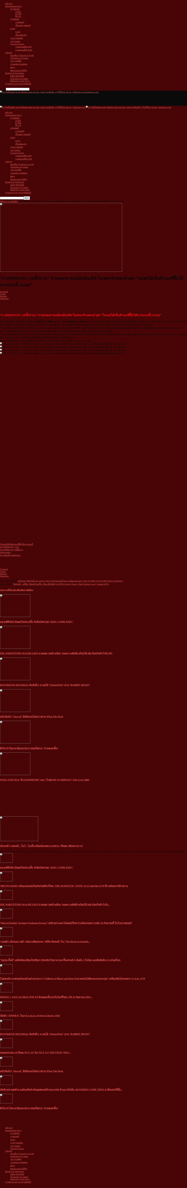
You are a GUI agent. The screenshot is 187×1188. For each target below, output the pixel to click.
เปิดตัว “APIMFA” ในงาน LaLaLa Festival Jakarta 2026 (30, 1015)
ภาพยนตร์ (14, 19)
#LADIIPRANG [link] (7, 550)
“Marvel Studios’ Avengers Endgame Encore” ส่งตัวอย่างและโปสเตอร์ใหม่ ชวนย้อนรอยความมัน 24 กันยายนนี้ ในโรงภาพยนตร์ (66, 923)
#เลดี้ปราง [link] (18, 550)
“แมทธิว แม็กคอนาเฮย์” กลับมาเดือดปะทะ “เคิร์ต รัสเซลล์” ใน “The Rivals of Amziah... (45, 941)
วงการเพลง (15, 41)
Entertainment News (13, 6)
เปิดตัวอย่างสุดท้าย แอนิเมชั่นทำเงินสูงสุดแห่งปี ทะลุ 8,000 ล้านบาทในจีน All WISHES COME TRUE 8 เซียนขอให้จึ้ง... (61, 1089)
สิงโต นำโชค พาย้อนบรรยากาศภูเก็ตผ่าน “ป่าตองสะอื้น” (29, 748)
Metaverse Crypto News (20, 81)
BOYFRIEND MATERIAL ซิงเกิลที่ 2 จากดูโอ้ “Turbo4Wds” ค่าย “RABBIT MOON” (45, 685)
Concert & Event (17, 44)
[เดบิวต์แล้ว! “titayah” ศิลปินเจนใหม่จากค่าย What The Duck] (15, 711)
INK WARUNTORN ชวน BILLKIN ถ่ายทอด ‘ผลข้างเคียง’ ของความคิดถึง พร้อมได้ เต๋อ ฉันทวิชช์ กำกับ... (55, 904)
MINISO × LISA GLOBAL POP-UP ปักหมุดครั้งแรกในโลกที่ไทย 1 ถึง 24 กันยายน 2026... (46, 997)
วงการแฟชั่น (15, 61)
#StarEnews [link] (16, 555)
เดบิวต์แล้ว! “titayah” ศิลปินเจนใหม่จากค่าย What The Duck (31, 716)
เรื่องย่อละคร (21, 35)
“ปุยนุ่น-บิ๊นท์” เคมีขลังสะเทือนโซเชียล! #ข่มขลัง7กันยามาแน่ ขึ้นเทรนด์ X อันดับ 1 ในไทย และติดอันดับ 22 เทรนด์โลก (60, 960)
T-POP (18, 12)
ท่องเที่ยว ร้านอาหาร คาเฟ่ (22, 55)
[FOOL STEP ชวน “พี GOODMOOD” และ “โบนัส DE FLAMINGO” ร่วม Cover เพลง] (15, 774)
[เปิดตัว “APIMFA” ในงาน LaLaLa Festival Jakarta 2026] (6, 1010)
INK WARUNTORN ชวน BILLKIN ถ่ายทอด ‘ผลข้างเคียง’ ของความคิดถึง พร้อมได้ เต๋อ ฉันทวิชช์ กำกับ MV (56, 653)
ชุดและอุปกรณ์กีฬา (18, 70)
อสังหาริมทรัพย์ (17, 76)
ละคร (12, 29)
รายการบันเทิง (16, 38)
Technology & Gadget (19, 58)
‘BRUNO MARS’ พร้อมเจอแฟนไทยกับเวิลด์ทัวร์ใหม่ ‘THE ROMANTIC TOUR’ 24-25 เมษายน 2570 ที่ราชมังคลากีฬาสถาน (64, 886)
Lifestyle (8, 53)
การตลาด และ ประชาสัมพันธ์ (18, 84)
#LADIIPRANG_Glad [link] (9, 547)
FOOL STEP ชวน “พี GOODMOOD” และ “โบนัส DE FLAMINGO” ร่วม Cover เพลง (44, 779)
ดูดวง (12, 67)
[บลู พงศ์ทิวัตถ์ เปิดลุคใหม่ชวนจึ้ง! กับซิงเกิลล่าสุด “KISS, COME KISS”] (15, 616)
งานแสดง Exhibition (18, 64)
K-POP (18, 14)
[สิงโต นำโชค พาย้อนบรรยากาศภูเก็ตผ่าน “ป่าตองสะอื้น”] (15, 743)
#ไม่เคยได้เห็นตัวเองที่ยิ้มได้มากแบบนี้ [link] (16, 544)
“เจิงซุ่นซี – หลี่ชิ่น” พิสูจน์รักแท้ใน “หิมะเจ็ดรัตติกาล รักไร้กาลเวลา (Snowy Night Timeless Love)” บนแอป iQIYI (61, 584)
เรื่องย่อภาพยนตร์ (23, 25)
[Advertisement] (46, 99)
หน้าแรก (9, 4)
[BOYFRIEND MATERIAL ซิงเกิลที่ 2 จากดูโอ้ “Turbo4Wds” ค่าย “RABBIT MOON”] (15, 679)
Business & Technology (14, 73)
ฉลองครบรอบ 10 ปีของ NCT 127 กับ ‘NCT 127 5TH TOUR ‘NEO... (35, 1052)
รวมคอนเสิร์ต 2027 (23, 47)
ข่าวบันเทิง (15, 9)
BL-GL (18, 16)
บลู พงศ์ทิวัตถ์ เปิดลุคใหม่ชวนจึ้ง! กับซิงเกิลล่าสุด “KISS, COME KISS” (37, 621)
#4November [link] (5, 552)
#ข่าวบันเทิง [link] (5, 555)
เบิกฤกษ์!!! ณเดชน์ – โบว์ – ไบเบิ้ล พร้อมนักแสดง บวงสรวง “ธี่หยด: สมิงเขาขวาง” (41, 846)
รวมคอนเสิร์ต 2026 (23, 50)
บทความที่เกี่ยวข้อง (8, 590)
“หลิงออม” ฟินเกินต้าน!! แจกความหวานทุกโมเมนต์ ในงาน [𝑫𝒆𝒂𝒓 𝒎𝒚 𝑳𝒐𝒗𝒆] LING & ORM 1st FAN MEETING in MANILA (70, 581)
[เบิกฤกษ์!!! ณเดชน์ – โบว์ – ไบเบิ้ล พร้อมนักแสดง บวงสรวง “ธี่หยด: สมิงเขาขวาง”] (19, 840)
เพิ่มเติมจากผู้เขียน (25, 590)
